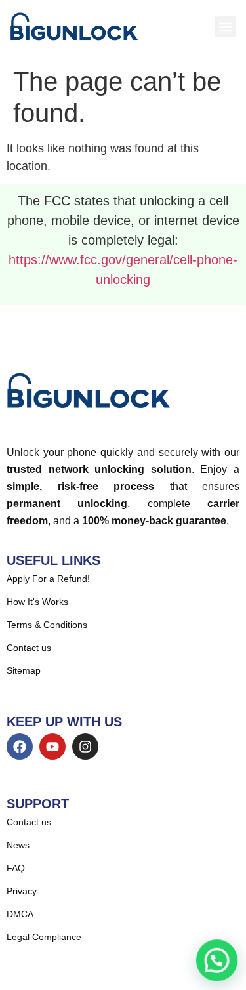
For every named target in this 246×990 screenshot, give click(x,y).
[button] (225, 26)
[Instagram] (85, 746)
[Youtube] (52, 746)
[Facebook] (20, 746)
